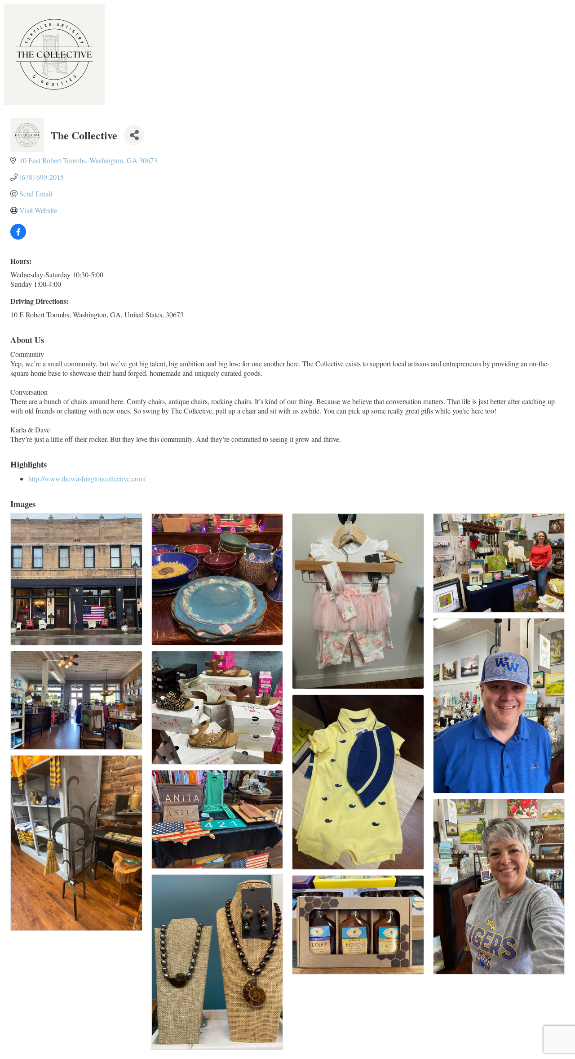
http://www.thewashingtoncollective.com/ (87, 478)
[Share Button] (134, 135)
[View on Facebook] (18, 236)
